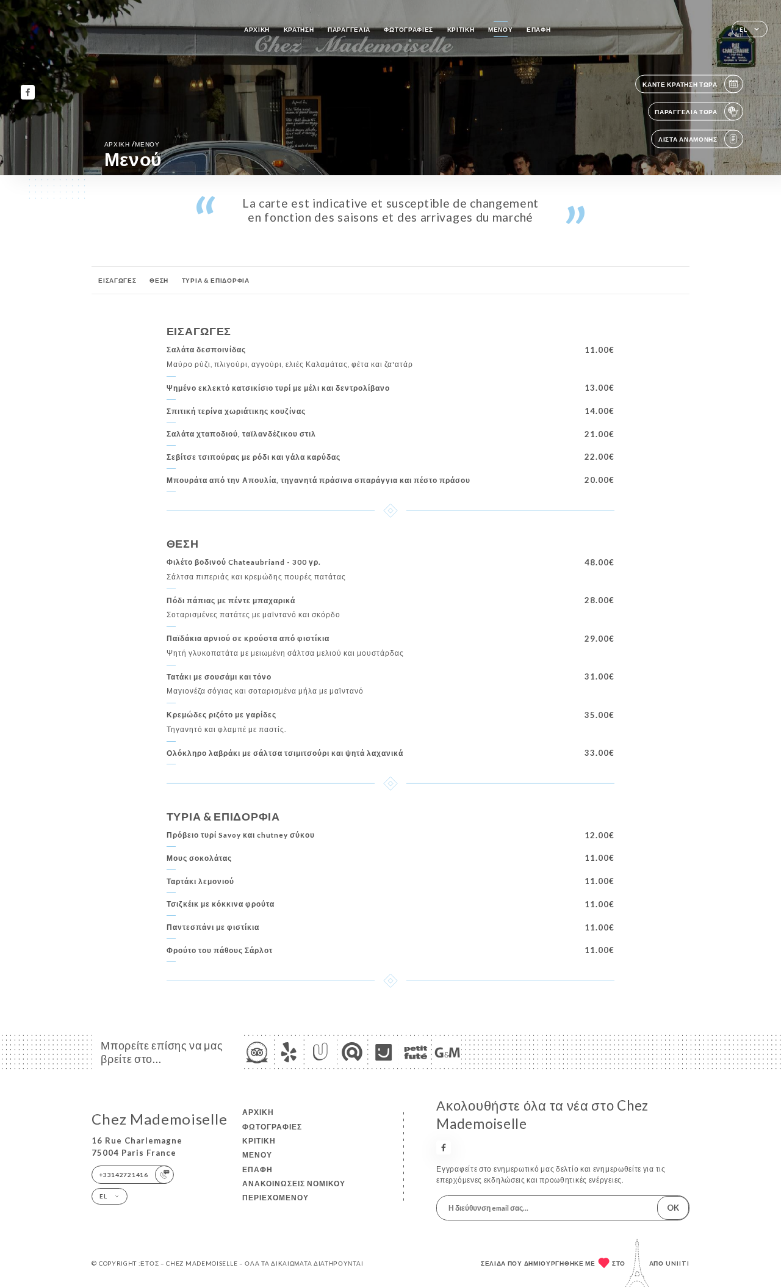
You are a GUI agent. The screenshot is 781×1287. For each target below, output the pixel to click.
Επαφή (539, 29)
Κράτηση (299, 29)
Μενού (500, 29)
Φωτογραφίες (408, 29)
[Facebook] (28, 92)
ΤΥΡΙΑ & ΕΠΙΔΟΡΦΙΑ (216, 280)
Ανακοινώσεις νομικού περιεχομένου (293, 1191)
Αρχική (257, 29)
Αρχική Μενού (132, 144)
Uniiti (677, 1263)
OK (673, 1208)
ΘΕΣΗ (158, 280)
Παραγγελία (349, 29)
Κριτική (461, 29)
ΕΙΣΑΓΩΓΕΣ (117, 280)
